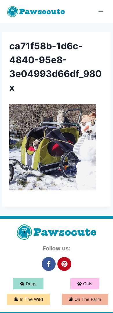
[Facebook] (49, 264)
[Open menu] (100, 11)
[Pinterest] (64, 264)
